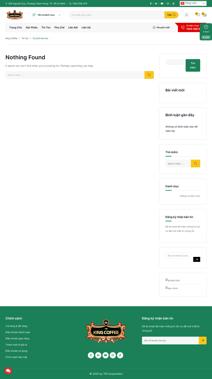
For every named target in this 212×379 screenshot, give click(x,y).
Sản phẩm (32, 27)
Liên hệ (86, 27)
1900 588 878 (79, 3)
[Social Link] (150, 3)
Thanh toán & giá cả (16, 344)
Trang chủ (15, 27)
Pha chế (59, 27)
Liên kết (73, 27)
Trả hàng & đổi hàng (16, 326)
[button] (8, 371)
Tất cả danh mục (46, 14)
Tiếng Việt (190, 3)
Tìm (169, 14)
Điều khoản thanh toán (17, 332)
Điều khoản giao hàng (17, 338)
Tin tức (46, 27)
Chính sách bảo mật (16, 357)
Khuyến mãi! (163, 27)
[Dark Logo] (14, 15)
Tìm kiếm (193, 65)
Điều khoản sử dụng (16, 350)
